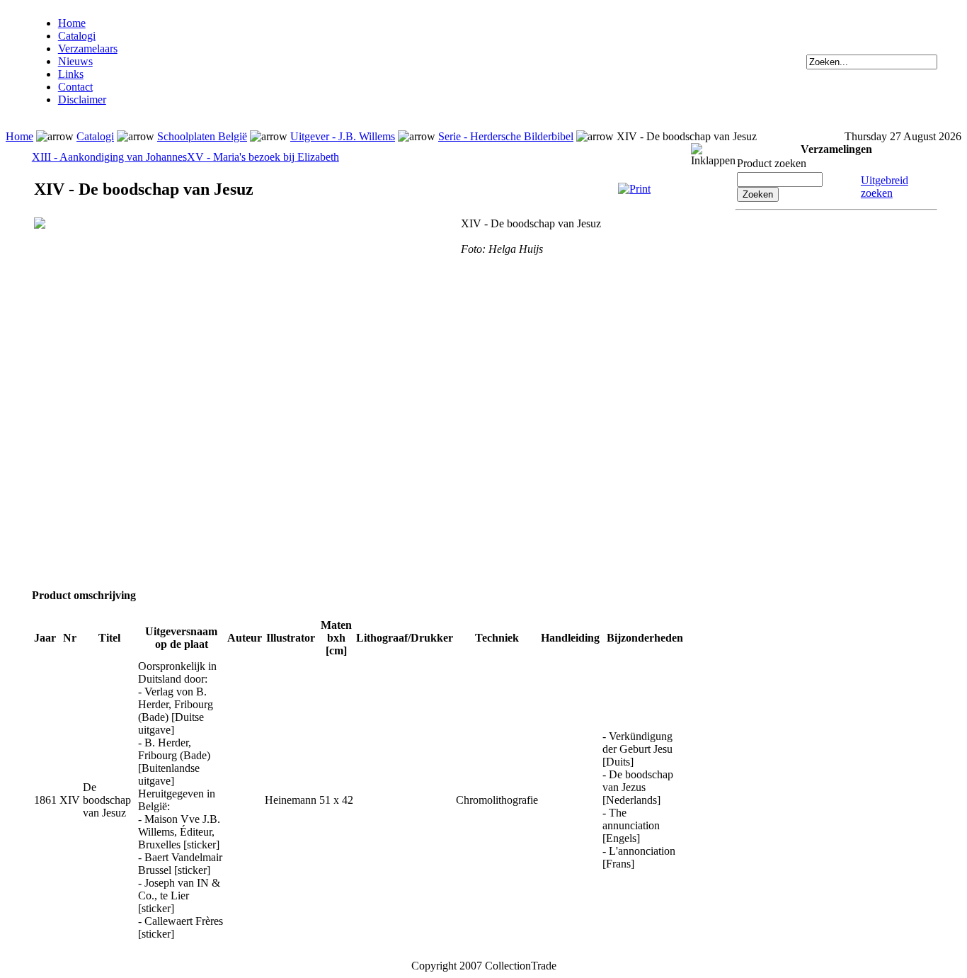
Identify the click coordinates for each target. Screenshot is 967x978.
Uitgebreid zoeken (884, 186)
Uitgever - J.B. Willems (342, 136)
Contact (75, 87)
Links (71, 74)
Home (72, 23)
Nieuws (75, 61)
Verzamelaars (88, 48)
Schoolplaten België (202, 136)
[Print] (634, 189)
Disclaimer (82, 99)
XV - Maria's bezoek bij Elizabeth (263, 157)
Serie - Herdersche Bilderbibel (505, 136)
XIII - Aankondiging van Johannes (109, 157)
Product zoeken (771, 163)
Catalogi (77, 36)
